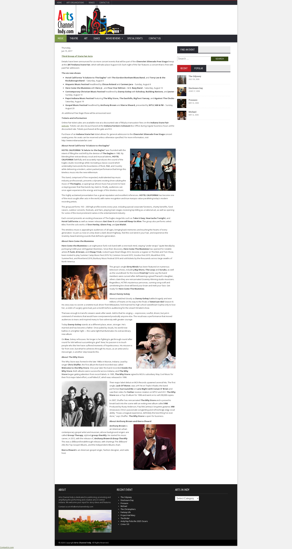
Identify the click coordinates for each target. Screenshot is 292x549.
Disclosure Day (196, 88)
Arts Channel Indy (91, 20)
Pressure (193, 100)
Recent (184, 68)
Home (59, 2)
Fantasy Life (126, 512)
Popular (198, 68)
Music (61, 38)
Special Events (135, 38)
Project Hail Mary (128, 515)
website (65, 125)
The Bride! (125, 518)
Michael (192, 111)
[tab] (184, 68)
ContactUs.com (7, 547)
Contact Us (104, 2)
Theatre (74, 38)
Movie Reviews (113, 38)
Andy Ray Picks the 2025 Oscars (134, 521)
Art (86, 38)
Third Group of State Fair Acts (77, 56)
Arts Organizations (75, 2)
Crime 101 (125, 524)
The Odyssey (195, 76)
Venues (92, 2)
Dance (97, 38)
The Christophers (128, 509)
